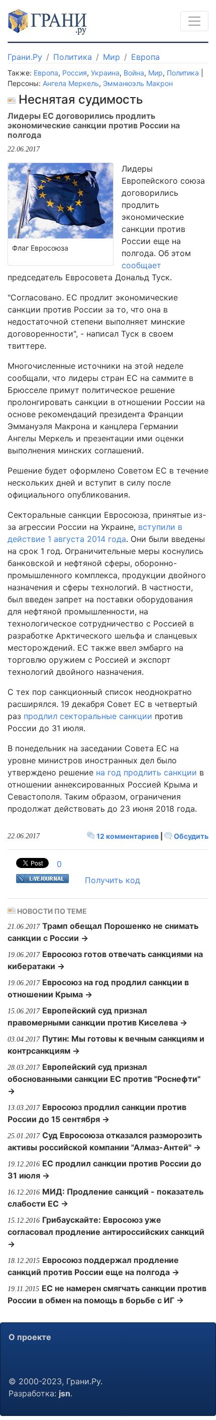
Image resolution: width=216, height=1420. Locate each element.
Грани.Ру (25, 57)
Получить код (112, 880)
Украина (105, 72)
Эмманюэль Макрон (138, 83)
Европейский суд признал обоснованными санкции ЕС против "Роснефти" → (104, 1079)
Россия (74, 72)
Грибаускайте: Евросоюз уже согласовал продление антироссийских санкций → (106, 1232)
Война (134, 72)
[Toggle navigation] (194, 21)
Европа (145, 57)
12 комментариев (127, 836)
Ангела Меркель (71, 83)
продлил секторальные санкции (88, 716)
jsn (64, 1393)
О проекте (30, 1337)
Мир (111, 57)
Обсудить (190, 836)
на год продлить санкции (146, 772)
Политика (72, 57)
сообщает (141, 265)
